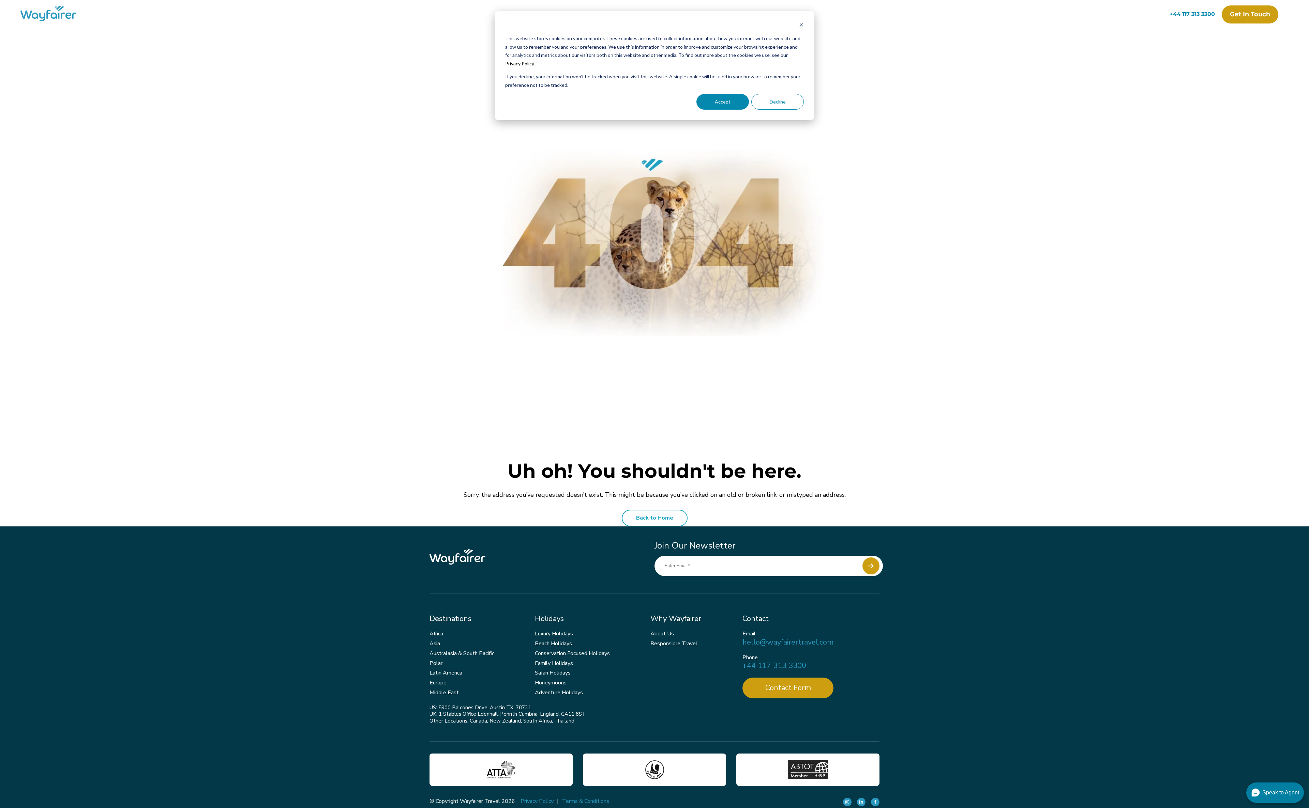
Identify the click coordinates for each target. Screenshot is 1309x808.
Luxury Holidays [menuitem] (554, 633)
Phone (750, 657)
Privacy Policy (519, 63)
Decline (778, 102)
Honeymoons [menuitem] (551, 682)
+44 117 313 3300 (1192, 14)
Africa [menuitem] (436, 633)
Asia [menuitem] (435, 643)
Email (749, 633)
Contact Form (788, 688)
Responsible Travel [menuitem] (673, 643)
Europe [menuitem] (438, 682)
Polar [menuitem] (436, 663)
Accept (723, 102)
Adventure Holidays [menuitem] (559, 692)
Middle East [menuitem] (444, 692)
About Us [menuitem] (662, 633)
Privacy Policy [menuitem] (537, 801)
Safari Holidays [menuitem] (553, 673)
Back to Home (654, 518)
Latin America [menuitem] (446, 673)
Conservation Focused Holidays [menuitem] (572, 653)
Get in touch (1250, 14)
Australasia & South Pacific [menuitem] (462, 653)
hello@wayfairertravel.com (787, 642)
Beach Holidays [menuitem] (553, 643)
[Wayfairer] (54, 14)
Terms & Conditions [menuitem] (585, 801)
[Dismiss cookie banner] (801, 25)
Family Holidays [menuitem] (554, 663)
